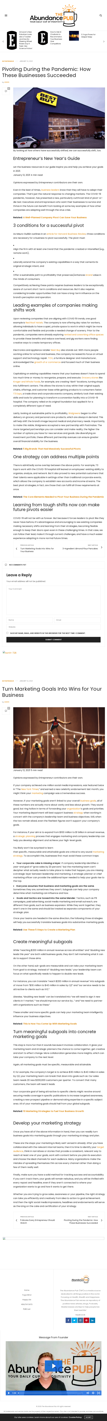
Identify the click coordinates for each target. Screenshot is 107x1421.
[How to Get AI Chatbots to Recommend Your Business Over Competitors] (12, 38)
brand (89, 275)
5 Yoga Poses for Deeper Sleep (57, 35)
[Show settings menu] (93, 1393)
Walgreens (74, 413)
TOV (50, 358)
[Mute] (87, 1393)
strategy (78, 812)
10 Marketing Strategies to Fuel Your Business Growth (53, 1111)
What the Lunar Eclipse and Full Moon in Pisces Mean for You (87, 35)
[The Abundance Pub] (53, 15)
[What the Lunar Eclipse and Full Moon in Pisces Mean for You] (73, 35)
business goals (88, 800)
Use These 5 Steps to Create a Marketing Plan (49, 929)
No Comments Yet (17, 565)
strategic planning (25, 836)
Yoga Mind (26, 1295)
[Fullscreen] (98, 1393)
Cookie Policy (75, 1417)
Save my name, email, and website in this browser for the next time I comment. (48, 633)
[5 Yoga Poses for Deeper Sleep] (43, 36)
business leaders (50, 190)
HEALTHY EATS (26, 1304)
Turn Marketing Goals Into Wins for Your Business (52, 691)
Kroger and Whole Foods (26, 381)
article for (66, 234)
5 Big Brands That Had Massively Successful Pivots (52, 448)
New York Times (29, 789)
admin (6, 82)
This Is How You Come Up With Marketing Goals (50, 1023)
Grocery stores (90, 377)
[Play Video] (8, 1393)
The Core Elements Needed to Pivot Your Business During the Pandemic (63, 496)
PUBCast (26, 1309)
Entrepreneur (8, 61)
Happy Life (26, 1299)
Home (26, 1290)
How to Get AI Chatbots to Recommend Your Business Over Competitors (25, 38)
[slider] (51, 1393)
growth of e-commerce (47, 362)
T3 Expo (17, 393)
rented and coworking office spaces (84, 334)
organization (74, 808)
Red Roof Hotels (34, 322)
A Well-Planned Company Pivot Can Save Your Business (55, 217)
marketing (37, 793)
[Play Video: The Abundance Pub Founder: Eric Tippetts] (53, 1366)
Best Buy (55, 350)
